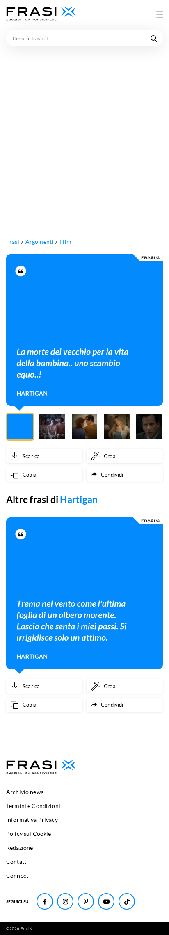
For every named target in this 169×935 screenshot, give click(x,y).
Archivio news (24, 791)
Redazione (19, 847)
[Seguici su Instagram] (65, 901)
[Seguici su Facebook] (45, 901)
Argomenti (39, 241)
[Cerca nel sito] (154, 38)
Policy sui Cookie (28, 833)
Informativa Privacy (32, 819)
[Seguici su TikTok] (127, 901)
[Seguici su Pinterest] (86, 901)
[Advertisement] (84, 134)
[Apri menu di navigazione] (159, 14)
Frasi (12, 241)
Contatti (17, 861)
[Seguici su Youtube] (106, 901)
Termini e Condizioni (33, 805)
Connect (17, 875)
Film (65, 241)
